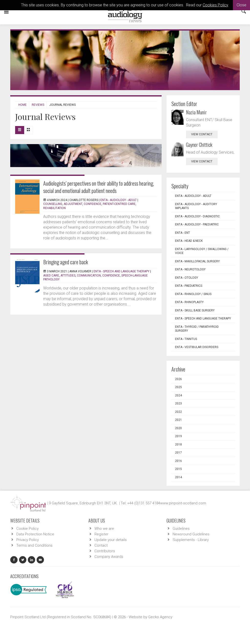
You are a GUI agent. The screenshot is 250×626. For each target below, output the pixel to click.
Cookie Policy (27, 528)
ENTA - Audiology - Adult (118, 200)
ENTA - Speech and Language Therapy (121, 271)
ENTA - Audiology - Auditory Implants (196, 206)
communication (89, 275)
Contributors (104, 551)
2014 (178, 477)
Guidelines (181, 528)
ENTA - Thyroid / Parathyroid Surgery (197, 329)
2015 (178, 469)
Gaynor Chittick (199, 144)
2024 (178, 395)
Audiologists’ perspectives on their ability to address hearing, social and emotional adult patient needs (98, 186)
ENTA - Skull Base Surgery (195, 310)
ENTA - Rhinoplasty (189, 302)
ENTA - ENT (182, 232)
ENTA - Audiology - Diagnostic (197, 216)
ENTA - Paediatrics (188, 285)
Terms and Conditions (34, 545)
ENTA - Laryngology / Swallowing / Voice (202, 251)
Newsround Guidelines (191, 534)
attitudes (68, 275)
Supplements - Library (191, 540)
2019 (178, 436)
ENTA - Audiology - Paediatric (197, 224)
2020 (178, 428)
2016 (178, 461)
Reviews (38, 104)
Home (22, 104)
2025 (178, 387)
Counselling (52, 204)
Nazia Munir (196, 112)
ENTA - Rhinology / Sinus (193, 294)
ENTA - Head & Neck (189, 241)
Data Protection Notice (35, 534)
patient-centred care (119, 204)
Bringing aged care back (65, 262)
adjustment (73, 204)
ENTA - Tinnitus (186, 339)
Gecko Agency (160, 617)
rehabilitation (54, 208)
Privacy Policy (27, 540)
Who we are (104, 528)
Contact (101, 545)
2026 (178, 379)
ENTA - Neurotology (190, 269)
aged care (51, 275)
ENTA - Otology (186, 277)
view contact (201, 134)
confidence (92, 204)
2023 (178, 403)
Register (101, 534)
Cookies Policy (215, 5)
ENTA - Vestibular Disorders (196, 347)
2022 (178, 412)
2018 (178, 444)
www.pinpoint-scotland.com (183, 503)
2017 (178, 452)
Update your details (110, 540)
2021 (178, 420)
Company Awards (108, 556)
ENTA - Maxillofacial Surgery (197, 261)
